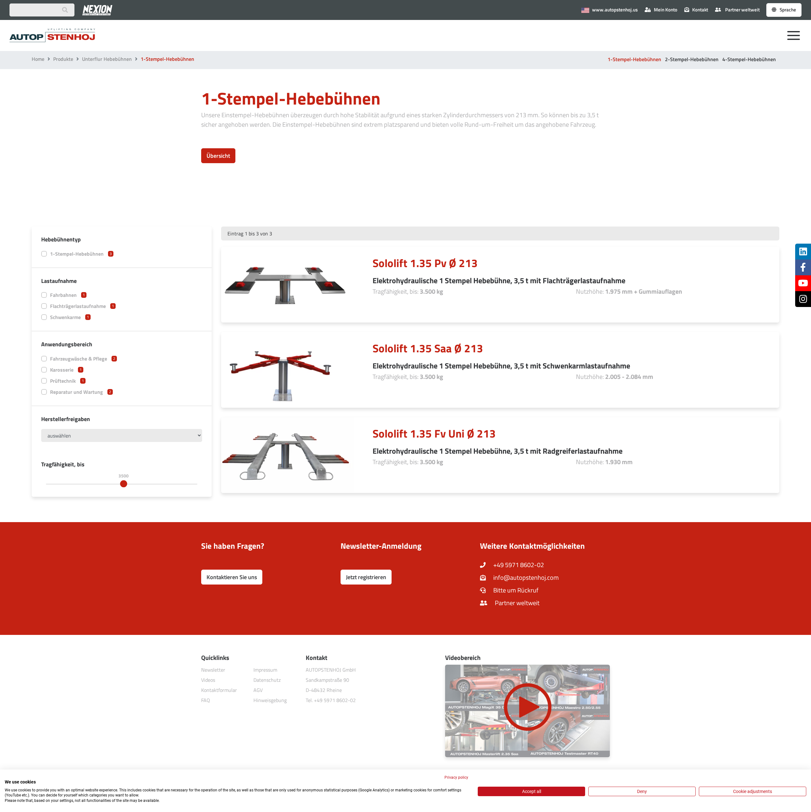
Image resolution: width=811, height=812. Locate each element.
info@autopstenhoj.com (525, 577)
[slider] (123, 483)
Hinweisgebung (270, 700)
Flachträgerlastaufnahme (82, 306)
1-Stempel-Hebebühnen (634, 59)
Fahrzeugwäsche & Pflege (82, 358)
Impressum (265, 670)
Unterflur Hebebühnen (107, 59)
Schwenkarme (69, 317)
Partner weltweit (742, 9)
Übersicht (218, 155)
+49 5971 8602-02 (518, 565)
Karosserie (66, 370)
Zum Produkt (635, 281)
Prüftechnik (67, 381)
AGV (258, 690)
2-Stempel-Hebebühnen (691, 59)
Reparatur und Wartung (80, 392)
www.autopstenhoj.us (614, 9)
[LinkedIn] (803, 251)
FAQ (205, 700)
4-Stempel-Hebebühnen (749, 59)
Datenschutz (267, 680)
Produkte (63, 59)
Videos (208, 680)
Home (38, 59)
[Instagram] (803, 299)
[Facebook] (803, 267)
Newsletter (213, 670)
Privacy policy (456, 777)
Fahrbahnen (67, 295)
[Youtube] (803, 283)
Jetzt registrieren (366, 577)
